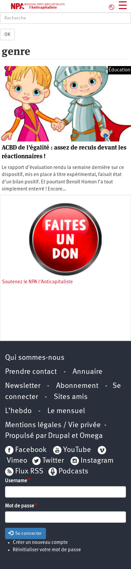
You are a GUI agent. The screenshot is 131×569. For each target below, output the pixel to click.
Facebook (29, 450)
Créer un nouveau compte (40, 542)
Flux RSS (29, 471)
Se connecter (28, 533)
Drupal (59, 436)
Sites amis (71, 397)
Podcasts (73, 471)
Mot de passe (19, 506)
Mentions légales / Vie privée (53, 425)
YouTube (76, 450)
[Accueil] (33, 6)
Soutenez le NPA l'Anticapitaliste (37, 282)
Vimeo (17, 461)
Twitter (53, 461)
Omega (91, 436)
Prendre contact (31, 372)
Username (16, 480)
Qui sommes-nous (34, 358)
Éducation (119, 70)
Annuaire (87, 372)
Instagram (97, 461)
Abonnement (77, 386)
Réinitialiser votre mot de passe (47, 550)
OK (7, 34)
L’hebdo (18, 411)
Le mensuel (66, 411)
